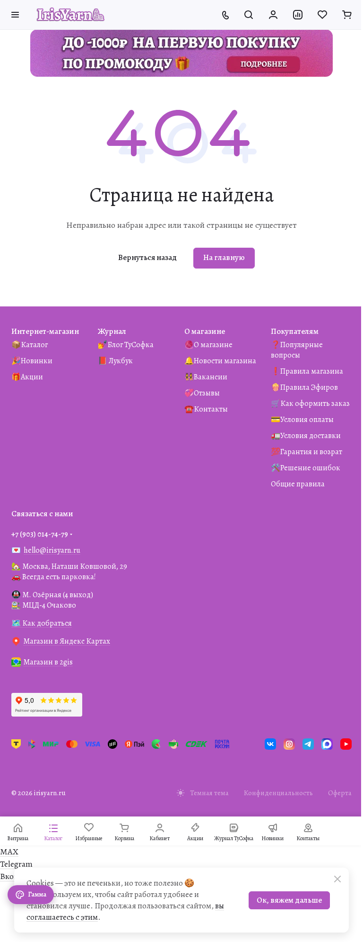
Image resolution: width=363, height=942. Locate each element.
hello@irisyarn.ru (52, 550)
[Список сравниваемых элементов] (297, 14)
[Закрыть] (337, 879)
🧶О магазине (208, 345)
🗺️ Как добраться (41, 623)
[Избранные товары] (322, 14)
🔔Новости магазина (220, 361)
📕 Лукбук (115, 361)
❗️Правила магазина (307, 371)
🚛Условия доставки (306, 436)
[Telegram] (308, 744)
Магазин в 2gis (48, 662)
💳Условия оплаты (302, 419)
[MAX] (327, 744)
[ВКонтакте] (270, 744)
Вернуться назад (147, 257)
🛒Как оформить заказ (310, 403)
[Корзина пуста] (347, 14)
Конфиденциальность (278, 793)
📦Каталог (29, 345)
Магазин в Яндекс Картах (66, 641)
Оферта (340, 793)
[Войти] (273, 14)
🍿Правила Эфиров (304, 387)
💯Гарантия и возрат (306, 452)
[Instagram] (289, 744)
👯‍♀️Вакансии (205, 377)
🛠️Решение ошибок (305, 468)
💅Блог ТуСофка (126, 345)
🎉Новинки (31, 361)
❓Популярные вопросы (297, 350)
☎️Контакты (206, 409)
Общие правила (298, 484)
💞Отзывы (202, 393)
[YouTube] (346, 744)
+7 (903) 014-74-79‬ (39, 534)
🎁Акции (27, 377)
